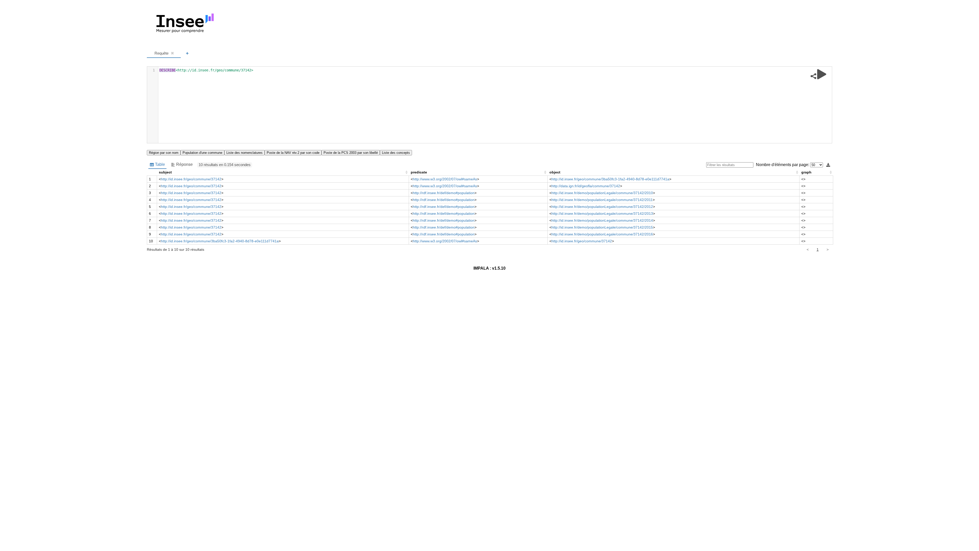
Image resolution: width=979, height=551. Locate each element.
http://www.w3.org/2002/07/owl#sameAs (445, 179)
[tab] (164, 53)
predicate (419, 172)
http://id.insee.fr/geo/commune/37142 (191, 179)
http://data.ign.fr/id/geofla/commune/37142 (585, 186)
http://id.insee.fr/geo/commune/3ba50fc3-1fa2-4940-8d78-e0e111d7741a (610, 179)
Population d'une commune (202, 153)
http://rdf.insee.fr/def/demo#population (443, 193)
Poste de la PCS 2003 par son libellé (351, 153)
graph (806, 172)
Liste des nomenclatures (244, 153)
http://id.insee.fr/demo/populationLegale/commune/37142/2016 (602, 234)
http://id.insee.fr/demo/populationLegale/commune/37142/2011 (602, 200)
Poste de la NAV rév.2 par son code (293, 153)
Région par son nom (163, 153)
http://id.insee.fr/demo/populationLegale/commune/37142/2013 (602, 213)
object (554, 172)
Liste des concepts (396, 153)
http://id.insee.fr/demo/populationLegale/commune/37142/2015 (602, 227)
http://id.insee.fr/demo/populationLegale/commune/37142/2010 (602, 193)
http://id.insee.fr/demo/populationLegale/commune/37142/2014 (602, 220)
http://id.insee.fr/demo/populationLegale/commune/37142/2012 (602, 207)
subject (165, 172)
